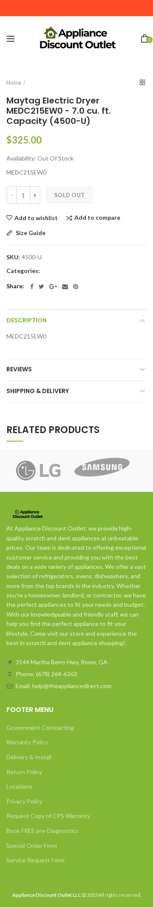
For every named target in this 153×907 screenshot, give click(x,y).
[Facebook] (32, 286)
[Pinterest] (76, 286)
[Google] (53, 286)
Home (13, 82)
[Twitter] (41, 286)
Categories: (23, 270)
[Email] (65, 286)
